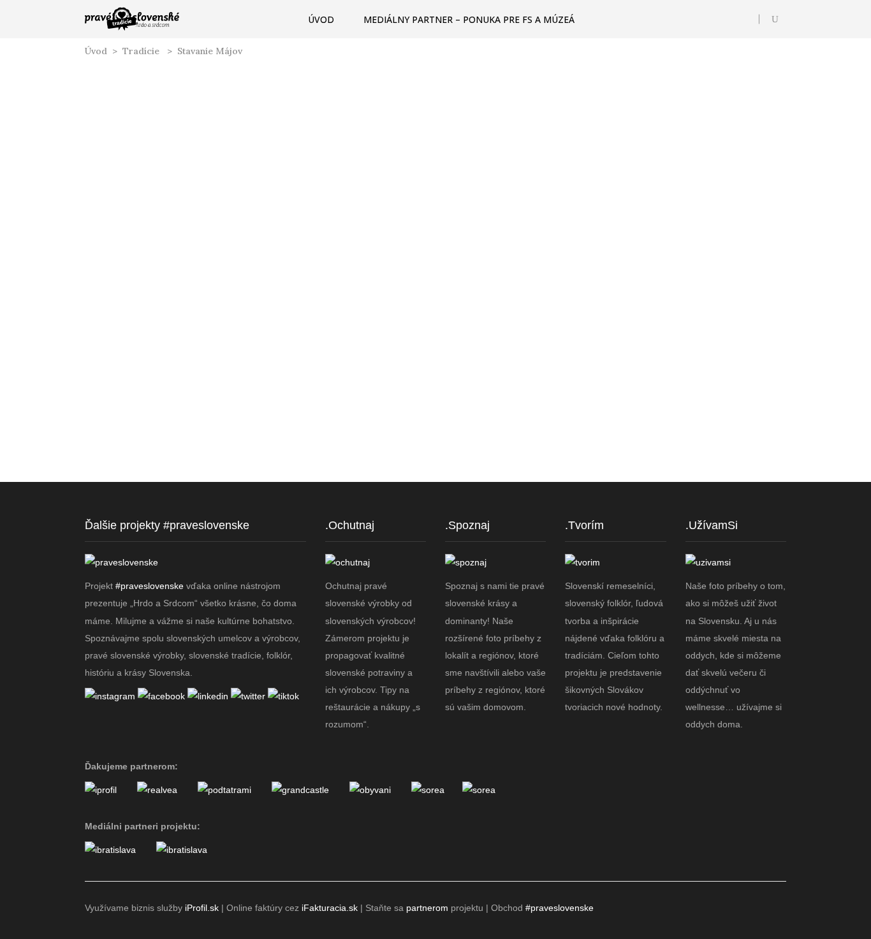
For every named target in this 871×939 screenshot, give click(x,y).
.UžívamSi (711, 525)
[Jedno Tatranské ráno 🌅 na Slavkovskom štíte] (390, 483)
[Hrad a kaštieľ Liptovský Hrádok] (300, 790)
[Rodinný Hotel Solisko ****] (478, 790)
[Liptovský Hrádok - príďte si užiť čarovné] (751, 483)
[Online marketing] (101, 790)
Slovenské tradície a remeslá (195, 299)
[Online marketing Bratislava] (110, 850)
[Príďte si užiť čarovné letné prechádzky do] (120, 483)
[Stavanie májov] (195, 181)
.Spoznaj (467, 525)
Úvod (96, 51)
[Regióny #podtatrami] (224, 790)
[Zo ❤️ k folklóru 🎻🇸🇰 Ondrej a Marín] (570, 483)
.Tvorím (584, 525)
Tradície (140, 51)
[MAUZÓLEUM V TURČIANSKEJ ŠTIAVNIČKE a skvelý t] (480, 483)
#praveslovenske (149, 586)
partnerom (427, 908)
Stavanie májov (195, 338)
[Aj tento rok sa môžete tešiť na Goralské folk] (210, 483)
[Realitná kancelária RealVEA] (157, 790)
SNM (150, 354)
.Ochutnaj (349, 525)
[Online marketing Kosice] (181, 850)
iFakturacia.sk (330, 908)
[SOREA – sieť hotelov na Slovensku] (427, 790)
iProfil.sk (202, 908)
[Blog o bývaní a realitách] (370, 790)
